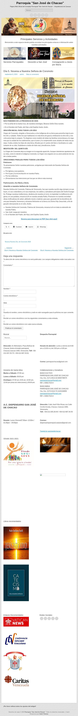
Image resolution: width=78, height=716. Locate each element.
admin (22, 74)
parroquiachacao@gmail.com (50, 380)
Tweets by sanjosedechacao (50, 431)
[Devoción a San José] (39, 53)
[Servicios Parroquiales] (14, 53)
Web (5, 303)
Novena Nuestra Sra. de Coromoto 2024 (18, 241)
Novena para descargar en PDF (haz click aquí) (39, 219)
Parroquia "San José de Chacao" (40, 3)
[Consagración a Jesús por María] (63, 53)
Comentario (8, 265)
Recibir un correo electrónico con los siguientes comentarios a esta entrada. (30, 318)
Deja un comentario (32, 74)
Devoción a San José (37, 62)
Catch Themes (43, 714)
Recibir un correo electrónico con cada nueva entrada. (22, 324)
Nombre (6, 289)
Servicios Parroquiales (13, 62)
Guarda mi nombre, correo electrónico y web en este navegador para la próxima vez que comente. (38, 312)
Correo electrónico (10, 296)
